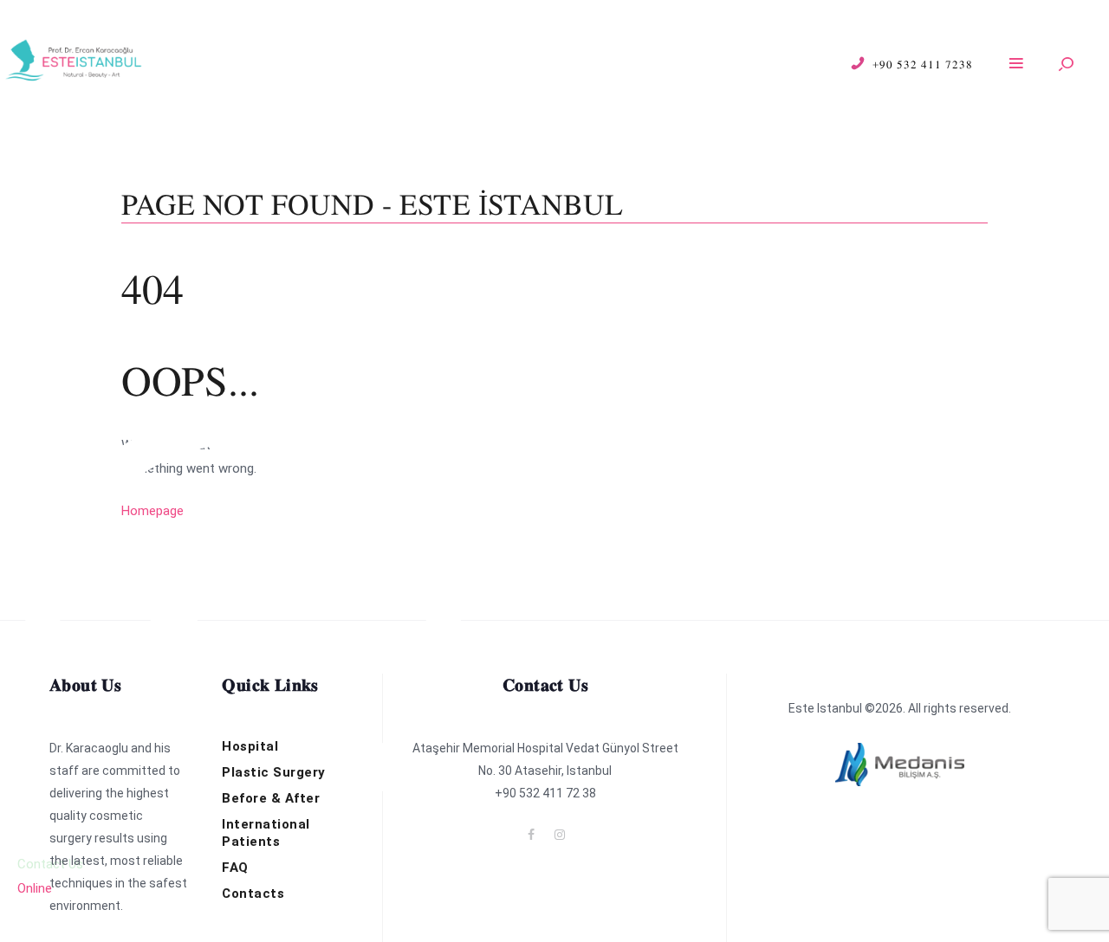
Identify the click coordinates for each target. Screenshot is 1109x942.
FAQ (235, 867)
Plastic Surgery (274, 772)
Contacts (253, 893)
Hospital (250, 746)
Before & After (271, 798)
